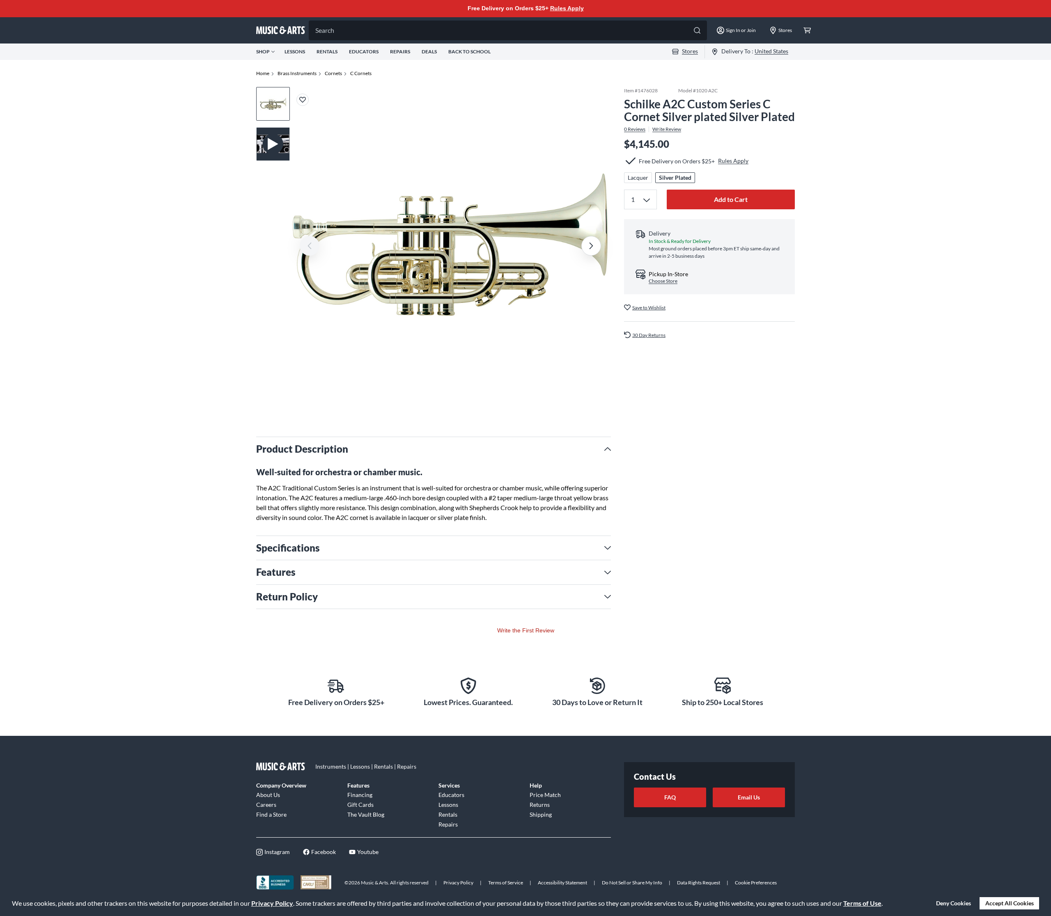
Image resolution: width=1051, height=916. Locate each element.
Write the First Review (525, 630)
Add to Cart (731, 199)
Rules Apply (567, 8)
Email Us (749, 797)
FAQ (670, 797)
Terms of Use (862, 903)
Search (324, 30)
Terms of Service (505, 882)
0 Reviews (634, 129)
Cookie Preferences (756, 882)
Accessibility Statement (562, 882)
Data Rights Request (698, 882)
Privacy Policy (272, 903)
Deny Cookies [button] (953, 903)
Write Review (666, 129)
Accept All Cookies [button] (1009, 903)
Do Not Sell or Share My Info (632, 882)
